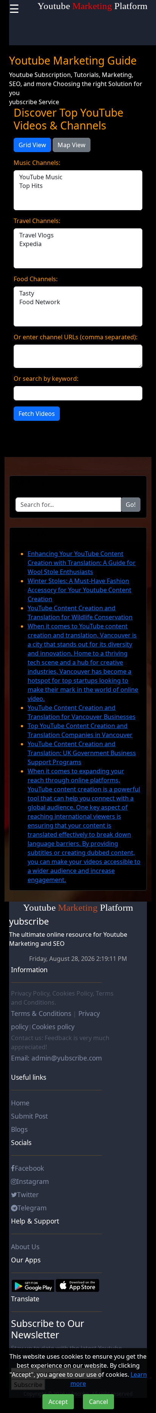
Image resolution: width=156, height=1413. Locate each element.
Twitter (28, 1194)
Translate (25, 1298)
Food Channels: (36, 279)
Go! (131, 504)
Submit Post (29, 1116)
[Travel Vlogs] (78, 235)
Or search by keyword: (46, 378)
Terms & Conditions (42, 1013)
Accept (58, 1402)
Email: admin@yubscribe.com (56, 1057)
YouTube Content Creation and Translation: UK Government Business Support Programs (82, 753)
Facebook (29, 1168)
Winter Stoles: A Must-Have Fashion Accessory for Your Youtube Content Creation (79, 590)
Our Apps (26, 1259)
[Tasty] (78, 293)
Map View (72, 145)
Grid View (32, 145)
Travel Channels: (37, 221)
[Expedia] (78, 244)
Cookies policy (53, 1026)
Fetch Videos (37, 413)
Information (29, 969)
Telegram (32, 1207)
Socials (21, 1142)
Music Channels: (37, 163)
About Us (25, 1246)
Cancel (98, 1402)
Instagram (33, 1181)
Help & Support (35, 1220)
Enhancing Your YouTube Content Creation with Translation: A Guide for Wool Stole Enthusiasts (82, 563)
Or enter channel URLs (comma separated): (75, 337)
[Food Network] (78, 302)
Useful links (28, 1077)
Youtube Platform (92, 6)
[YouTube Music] (78, 177)
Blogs (19, 1129)
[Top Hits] (78, 186)
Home (20, 1102)
